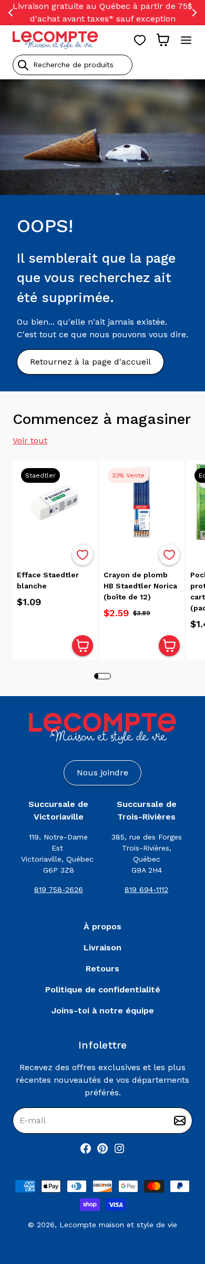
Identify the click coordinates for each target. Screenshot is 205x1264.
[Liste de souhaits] (140, 40)
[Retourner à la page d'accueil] (102, 728)
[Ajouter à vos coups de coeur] (82, 554)
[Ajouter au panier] (82, 645)
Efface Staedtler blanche (48, 580)
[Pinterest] (102, 1148)
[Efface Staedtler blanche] (55, 502)
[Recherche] (23, 65)
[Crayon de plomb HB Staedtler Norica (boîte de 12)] (142, 502)
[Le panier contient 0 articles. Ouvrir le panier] (163, 40)
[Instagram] (119, 1148)
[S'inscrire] (179, 1120)
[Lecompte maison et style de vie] (55, 40)
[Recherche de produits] (102, 65)
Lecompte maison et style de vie (118, 1224)
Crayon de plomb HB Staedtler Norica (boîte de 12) (140, 586)
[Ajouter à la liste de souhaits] (82, 554)
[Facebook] (85, 1148)
